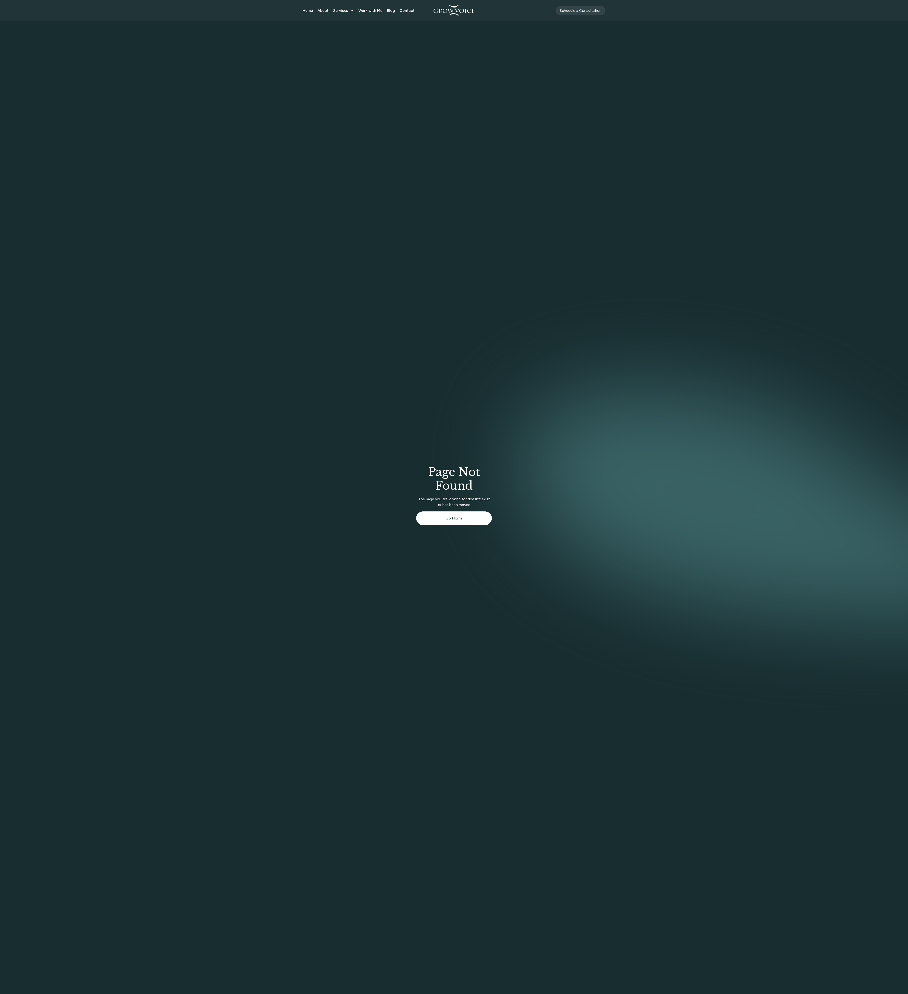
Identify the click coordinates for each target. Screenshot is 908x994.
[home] (454, 11)
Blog (391, 10)
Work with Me (370, 10)
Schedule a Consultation (581, 10)
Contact (407, 10)
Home (308, 10)
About (323, 10)
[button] (343, 10)
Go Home (454, 518)
